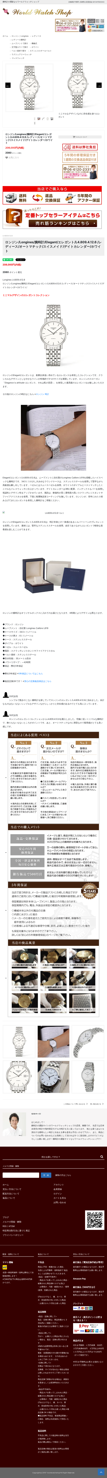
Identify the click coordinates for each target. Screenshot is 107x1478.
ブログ (6, 1217)
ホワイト (35, 47)
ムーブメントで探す (20, 43)
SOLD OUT (81, 137)
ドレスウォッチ (18, 58)
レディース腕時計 (19, 40)
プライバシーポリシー (13, 1235)
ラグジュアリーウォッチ (22, 54)
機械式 (34, 43)
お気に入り (13, 157)
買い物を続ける (96, 1104)
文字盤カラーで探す (20, 47)
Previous (8, 85)
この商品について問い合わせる (74, 1104)
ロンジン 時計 (42, 394)
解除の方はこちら (63, 1175)
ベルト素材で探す (19, 51)
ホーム (5, 36)
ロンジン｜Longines (20, 36)
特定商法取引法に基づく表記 (16, 1230)
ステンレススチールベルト (41, 51)
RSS (5, 1226)
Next (99, 85)
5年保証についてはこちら (31, 673)
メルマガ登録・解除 (12, 1221)
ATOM (12, 1226)
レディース (36, 36)
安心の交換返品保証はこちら (37, 681)
